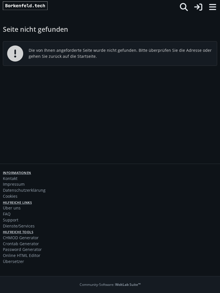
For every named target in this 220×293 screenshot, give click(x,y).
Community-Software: (110, 284)
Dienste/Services (19, 226)
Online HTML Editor (21, 255)
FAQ (7, 214)
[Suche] (184, 7)
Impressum (14, 184)
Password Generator (22, 249)
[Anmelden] (198, 7)
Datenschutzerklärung (24, 190)
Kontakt (10, 178)
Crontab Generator (21, 243)
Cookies (10, 196)
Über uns (12, 208)
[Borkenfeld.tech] (33, 7)
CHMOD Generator (21, 237)
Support (10, 220)
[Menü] (212, 7)
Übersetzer (13, 261)
